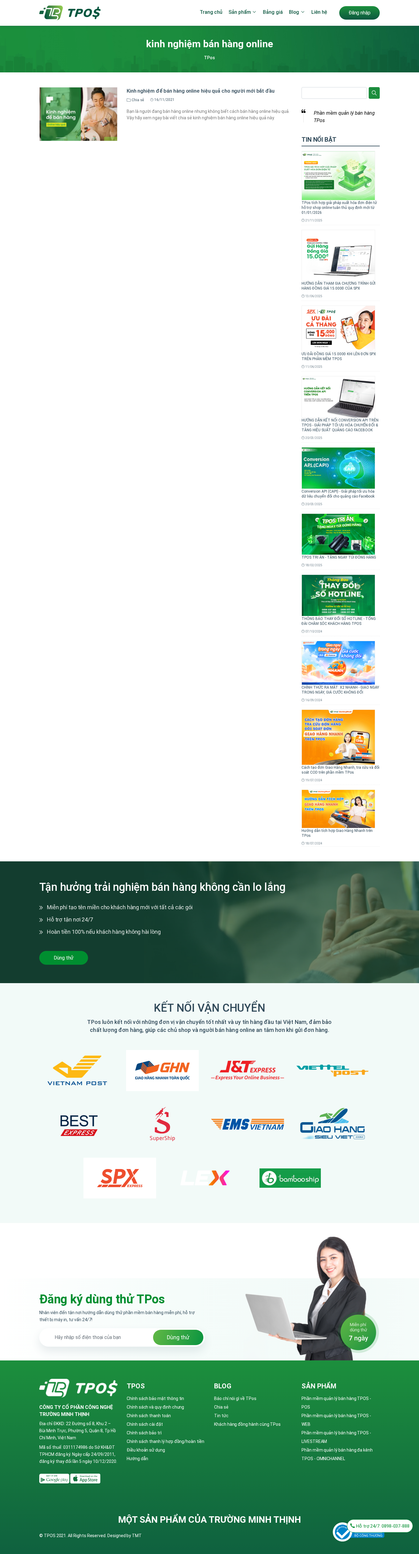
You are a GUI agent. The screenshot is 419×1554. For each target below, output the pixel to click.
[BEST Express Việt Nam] (77, 1124)
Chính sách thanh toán (149, 1415)
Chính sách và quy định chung (155, 1407)
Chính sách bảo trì (144, 1432)
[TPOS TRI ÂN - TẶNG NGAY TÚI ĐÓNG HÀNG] (338, 533)
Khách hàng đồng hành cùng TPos (247, 1424)
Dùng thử (64, 958)
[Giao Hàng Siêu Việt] (332, 1124)
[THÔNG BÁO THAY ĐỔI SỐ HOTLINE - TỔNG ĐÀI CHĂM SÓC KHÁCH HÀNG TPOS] (338, 595)
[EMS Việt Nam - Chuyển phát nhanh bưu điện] (247, 1124)
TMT (137, 1535)
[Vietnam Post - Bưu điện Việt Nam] (77, 1070)
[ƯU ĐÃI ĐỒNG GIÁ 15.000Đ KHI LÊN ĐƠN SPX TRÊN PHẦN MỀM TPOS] (338, 328)
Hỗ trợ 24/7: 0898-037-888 (382, 1526)
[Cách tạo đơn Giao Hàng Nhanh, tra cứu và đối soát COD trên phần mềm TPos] (338, 736)
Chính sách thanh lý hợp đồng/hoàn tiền (165, 1441)
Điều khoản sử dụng (146, 1450)
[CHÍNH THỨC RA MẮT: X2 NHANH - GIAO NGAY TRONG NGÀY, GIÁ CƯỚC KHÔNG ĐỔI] (338, 662)
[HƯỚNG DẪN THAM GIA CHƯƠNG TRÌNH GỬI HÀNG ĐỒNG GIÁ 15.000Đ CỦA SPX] (338, 254)
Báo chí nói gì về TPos (235, 1398)
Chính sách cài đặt (145, 1424)
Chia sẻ (221, 1407)
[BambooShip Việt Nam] (290, 1178)
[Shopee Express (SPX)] (119, 1178)
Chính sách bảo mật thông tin (155, 1398)
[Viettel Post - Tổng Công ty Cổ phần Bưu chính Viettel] (332, 1070)
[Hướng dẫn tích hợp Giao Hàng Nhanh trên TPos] (338, 808)
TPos (209, 57)
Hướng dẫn (137, 1458)
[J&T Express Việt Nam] (247, 1070)
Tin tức (221, 1415)
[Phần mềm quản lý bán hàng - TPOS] (70, 12)
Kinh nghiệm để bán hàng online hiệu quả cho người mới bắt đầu (201, 91)
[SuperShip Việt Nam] (162, 1124)
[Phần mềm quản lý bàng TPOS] (54, 1478)
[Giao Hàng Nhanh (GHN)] (162, 1070)
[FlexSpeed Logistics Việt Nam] (205, 1178)
